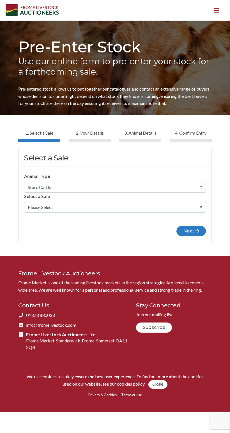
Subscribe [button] (154, 327)
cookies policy (130, 383)
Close (158, 384)
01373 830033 (40, 315)
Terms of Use (131, 395)
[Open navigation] (216, 10)
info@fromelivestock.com (51, 325)
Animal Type (37, 176)
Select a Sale (37, 196)
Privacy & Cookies (102, 395)
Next (189, 231)
